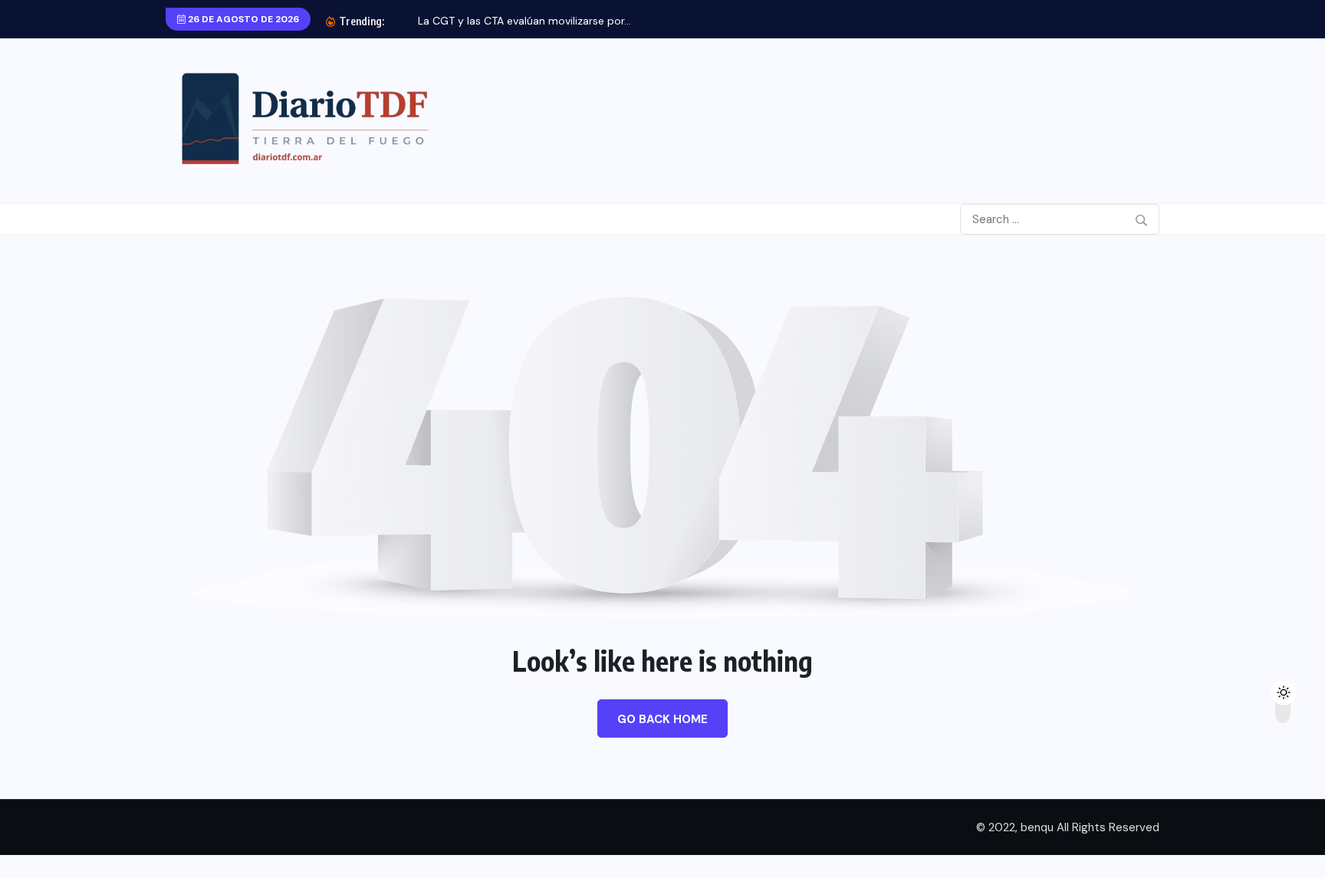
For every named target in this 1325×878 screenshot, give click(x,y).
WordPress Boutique (484, 875)
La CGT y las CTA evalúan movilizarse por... (524, 21)
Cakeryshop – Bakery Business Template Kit (726, 875)
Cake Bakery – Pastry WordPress (589, 875)
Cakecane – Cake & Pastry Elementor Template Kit (651, 875)
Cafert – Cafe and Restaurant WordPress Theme (556, 875)
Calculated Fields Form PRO (838, 875)
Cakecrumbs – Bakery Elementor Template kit (690, 875)
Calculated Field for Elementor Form (810, 875)
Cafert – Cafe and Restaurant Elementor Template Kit (514, 875)
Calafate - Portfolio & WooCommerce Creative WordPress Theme (769, 875)
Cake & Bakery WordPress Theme (617, 875)
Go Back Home (662, 719)
